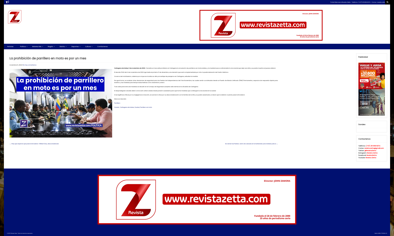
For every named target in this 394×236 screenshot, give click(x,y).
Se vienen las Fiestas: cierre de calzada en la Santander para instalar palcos (251, 144)
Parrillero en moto (146, 107)
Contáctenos (102, 46)
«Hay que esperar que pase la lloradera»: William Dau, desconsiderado (34, 144)
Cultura (88, 46)
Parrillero (117, 103)
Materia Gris (36, 46)
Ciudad (116, 107)
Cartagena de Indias (127, 107)
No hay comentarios (29, 65)
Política (23, 46)
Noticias (10, 46)
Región (50, 46)
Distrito (62, 46)
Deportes (75, 46)
